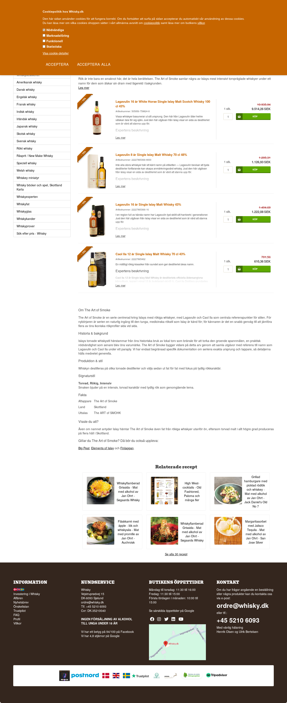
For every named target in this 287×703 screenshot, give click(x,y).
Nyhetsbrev (21, 602)
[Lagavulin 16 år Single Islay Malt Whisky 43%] (97, 237)
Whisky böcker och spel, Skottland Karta (39, 187)
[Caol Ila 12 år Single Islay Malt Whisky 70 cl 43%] (97, 286)
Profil (16, 619)
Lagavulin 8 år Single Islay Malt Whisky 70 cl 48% (151, 154)
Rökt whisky (24, 148)
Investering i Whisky (26, 594)
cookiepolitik (152, 23)
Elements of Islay (102, 448)
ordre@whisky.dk (92, 602)
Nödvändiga (55, 30)
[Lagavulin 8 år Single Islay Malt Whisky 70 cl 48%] (97, 187)
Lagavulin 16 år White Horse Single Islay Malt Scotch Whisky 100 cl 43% (163, 103)
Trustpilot (19, 610)
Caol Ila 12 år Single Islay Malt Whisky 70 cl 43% (150, 254)
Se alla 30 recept (176, 554)
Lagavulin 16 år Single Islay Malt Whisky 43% (148, 204)
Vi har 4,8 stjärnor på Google (100, 636)
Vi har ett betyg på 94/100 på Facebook (107, 631)
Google (189, 610)
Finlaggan (127, 448)
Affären (18, 598)
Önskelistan (21, 606)
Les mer (83, 87)
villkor (201, 23)
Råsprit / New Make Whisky (35, 156)
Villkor (17, 623)
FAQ (16, 615)
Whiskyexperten (27, 196)
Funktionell (54, 41)
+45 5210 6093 (238, 620)
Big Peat (84, 448)
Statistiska (54, 46)
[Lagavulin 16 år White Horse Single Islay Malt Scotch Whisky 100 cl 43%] (97, 134)
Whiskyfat (23, 204)
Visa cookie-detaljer (56, 53)
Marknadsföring (57, 35)
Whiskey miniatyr (28, 178)
